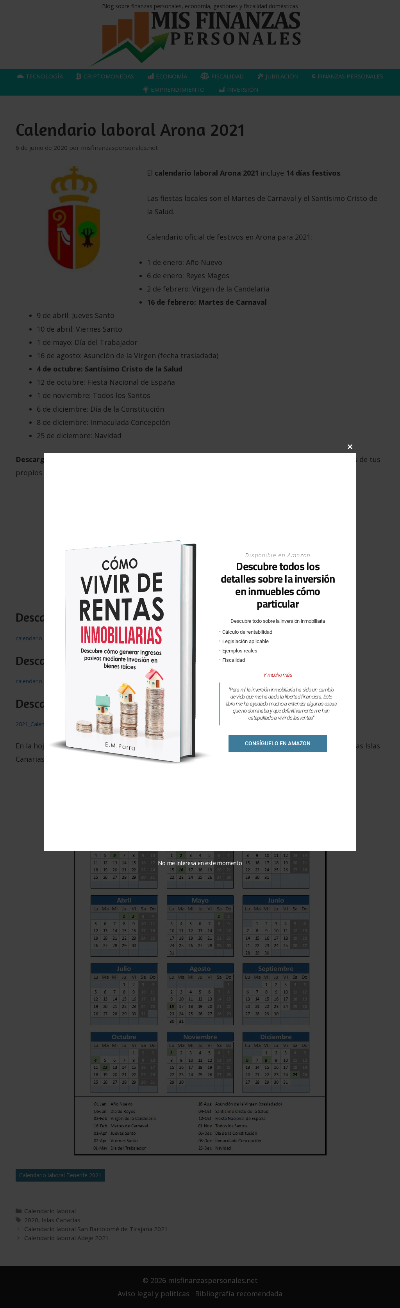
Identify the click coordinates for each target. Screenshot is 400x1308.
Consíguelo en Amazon (278, 743)
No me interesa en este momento (200, 863)
